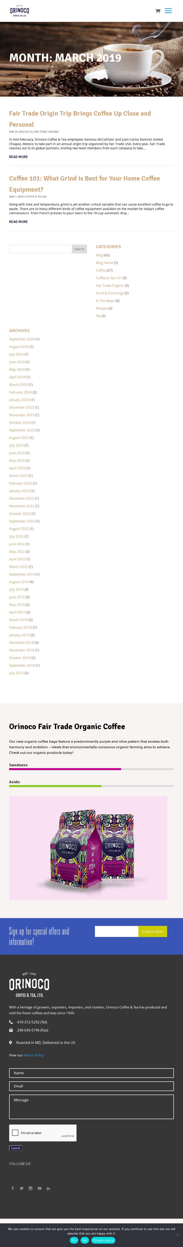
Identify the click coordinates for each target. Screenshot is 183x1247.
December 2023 (21, 407)
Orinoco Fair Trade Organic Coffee (67, 726)
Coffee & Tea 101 (36, 196)
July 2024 (16, 354)
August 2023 (19, 437)
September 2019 (22, 574)
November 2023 (21, 415)
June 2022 (17, 544)
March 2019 (18, 619)
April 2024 (17, 377)
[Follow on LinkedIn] (48, 1188)
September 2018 (22, 665)
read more (18, 157)
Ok (74, 1240)
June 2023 (17, 453)
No (85, 1240)
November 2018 (21, 650)
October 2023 (20, 422)
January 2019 (19, 635)
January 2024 (19, 399)
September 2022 (22, 521)
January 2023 (19, 490)
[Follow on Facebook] (12, 1188)
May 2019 (17, 604)
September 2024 (22, 339)
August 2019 (19, 582)
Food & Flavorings (110, 293)
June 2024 (17, 362)
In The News (105, 300)
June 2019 (17, 597)
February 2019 (20, 627)
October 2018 (20, 657)
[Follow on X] (21, 1188)
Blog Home (104, 262)
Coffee (101, 270)
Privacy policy (103, 1240)
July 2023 (16, 445)
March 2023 (18, 475)
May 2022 (17, 551)
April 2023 (17, 468)
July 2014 (16, 673)
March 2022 (18, 566)
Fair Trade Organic (46, 131)
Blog (29, 131)
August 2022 (19, 528)
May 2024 (17, 369)
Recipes (102, 308)
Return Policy (34, 1055)
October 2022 (20, 513)
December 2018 (21, 642)
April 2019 (17, 612)
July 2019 (16, 589)
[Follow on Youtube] (39, 1188)
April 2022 (17, 559)
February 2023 (20, 483)
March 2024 (18, 384)
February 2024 (20, 392)
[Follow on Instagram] (30, 1188)
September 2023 (22, 430)
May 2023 (17, 460)
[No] (177, 1235)
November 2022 (21, 506)
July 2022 (16, 536)
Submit (16, 1148)
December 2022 (21, 498)
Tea (98, 316)
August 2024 (19, 346)
